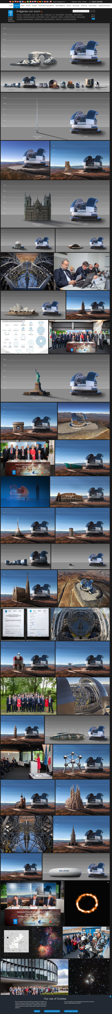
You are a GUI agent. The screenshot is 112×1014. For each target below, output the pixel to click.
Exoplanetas (69, 14)
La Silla (48, 17)
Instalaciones (81, 17)
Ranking (93, 16)
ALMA (33, 14)
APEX (37, 14)
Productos (84, 5)
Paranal (61, 17)
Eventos (69, 5)
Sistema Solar (38, 19)
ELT (53, 14)
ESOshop (34, 5)
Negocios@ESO (93, 5)
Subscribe (74, 1)
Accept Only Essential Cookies (52, 1011)
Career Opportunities (104, 5)
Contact (79, 1)
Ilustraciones (40, 17)
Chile (41, 14)
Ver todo (19, 14)
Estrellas (58, 19)
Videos (22, 5)
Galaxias (19, 17)
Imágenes (16, 5)
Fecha (93, 18)
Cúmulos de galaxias (29, 17)
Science (94, 1)
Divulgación (76, 5)
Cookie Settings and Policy (71, 1011)
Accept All (37, 1011)
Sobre (11, 5)
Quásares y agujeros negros (25, 19)
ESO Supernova (60, 14)
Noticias (28, 5)
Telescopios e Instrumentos (46, 5)
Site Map (84, 1)
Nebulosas (54, 17)
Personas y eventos (70, 17)
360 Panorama (27, 14)
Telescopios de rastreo (69, 19)
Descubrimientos (60, 5)
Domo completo (78, 14)
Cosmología (48, 14)
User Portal (99, 1)
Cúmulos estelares (49, 19)
